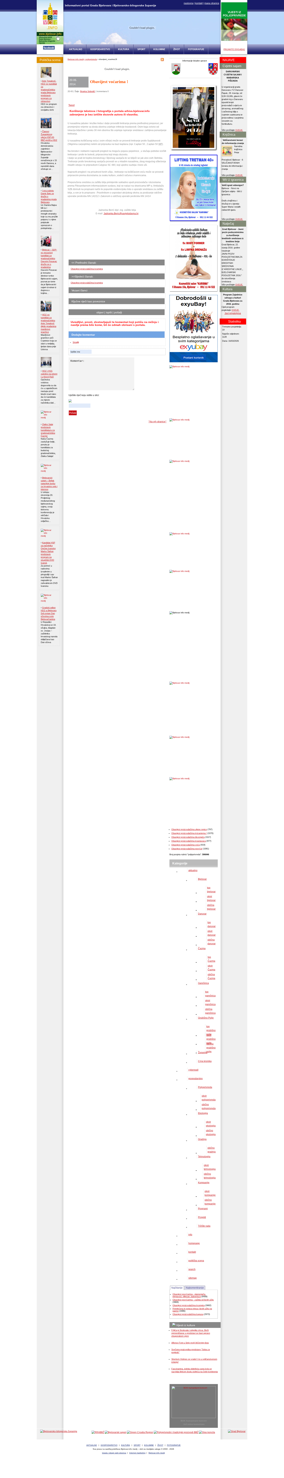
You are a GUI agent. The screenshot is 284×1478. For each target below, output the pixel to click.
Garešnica (203, 983)
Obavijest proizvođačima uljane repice (189, 829)
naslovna (188, 3)
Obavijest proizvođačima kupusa (188, 1314)
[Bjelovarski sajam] (115, 1432)
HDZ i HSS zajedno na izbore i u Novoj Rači (49, 374)
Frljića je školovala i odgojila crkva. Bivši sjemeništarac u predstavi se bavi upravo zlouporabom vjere (190, 1333)
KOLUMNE (159, 49)
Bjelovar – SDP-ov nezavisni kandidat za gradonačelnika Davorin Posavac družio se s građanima (49, 258)
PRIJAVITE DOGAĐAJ (234, 49)
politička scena (196, 1260)
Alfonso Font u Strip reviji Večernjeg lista (190, 1343)
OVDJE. (239, 130)
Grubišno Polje (206, 1017)
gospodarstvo (195, 1078)
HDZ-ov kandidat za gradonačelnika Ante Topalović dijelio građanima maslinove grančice (48, 323)
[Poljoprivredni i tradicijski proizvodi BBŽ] (176, 1432)
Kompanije (203, 1182)
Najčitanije (177, 1287)
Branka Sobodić (87, 91)
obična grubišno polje (211, 1048)
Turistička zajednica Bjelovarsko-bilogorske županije (142, 1466)
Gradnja (202, 1139)
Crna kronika (205, 1061)
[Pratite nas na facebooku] (49, 49)
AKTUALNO (75, 49)
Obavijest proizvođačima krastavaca (188, 841)
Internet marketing (137, 1453)
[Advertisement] (98, 238)
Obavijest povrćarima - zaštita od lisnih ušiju (193, 1300)
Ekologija (203, 1113)
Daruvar (202, 913)
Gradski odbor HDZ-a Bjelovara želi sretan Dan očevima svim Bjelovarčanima (48, 613)
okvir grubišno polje (211, 1039)
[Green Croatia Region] (140, 1432)
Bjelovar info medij (76, 59)
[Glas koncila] (207, 1432)
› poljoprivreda (90, 59)
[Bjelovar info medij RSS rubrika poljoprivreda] (162, 60)
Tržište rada (204, 1226)
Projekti (202, 1217)
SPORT (141, 49)
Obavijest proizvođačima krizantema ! (189, 833)
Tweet (71, 105)
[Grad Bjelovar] (237, 1431)
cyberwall (193, 1070)
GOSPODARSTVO (100, 49)
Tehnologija (204, 1156)
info (190, 1234)
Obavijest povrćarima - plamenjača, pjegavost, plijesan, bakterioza (189, 1295)
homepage (194, 1243)
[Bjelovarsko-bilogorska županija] (58, 1431)
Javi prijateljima (232, 313)
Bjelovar (202, 879)
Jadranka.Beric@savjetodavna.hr (121, 213)
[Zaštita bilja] (234, 40)
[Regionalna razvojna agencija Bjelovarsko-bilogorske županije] (98, 1432)
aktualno (192, 870)
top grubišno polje (211, 1030)
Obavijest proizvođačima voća (185, 845)
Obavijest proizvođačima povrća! (186, 848)
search (192, 1269)
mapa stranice (211, 3)
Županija (202, 1052)
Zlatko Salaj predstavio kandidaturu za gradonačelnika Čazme (48, 430)
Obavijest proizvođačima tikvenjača (188, 837)
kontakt (199, 3)
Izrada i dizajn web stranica (114, 1453)
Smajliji (76, 342)
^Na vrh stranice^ (157, 421)
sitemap (192, 1278)
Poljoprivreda (205, 1087)
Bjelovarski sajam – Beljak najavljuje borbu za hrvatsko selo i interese (49, 483)
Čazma (202, 948)
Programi (203, 1208)
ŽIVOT (176, 49)
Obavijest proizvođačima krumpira (87, 269)
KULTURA (123, 49)
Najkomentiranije (195, 1287)
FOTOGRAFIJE (196, 49)
